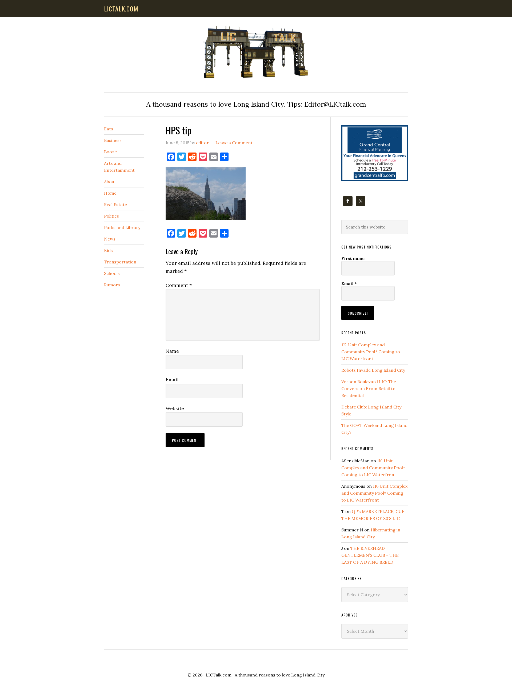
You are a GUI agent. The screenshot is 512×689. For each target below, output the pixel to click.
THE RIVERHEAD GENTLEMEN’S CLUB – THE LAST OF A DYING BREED (370, 555)
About (110, 181)
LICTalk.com (218, 675)
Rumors (112, 284)
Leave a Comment (234, 142)
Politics (111, 216)
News (109, 239)
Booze (110, 151)
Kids (108, 250)
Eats (108, 128)
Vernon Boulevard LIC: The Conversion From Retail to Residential (368, 388)
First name (353, 258)
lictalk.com (121, 8)
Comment (179, 285)
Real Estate (115, 204)
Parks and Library (122, 227)
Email (172, 379)
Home (110, 193)
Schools (112, 273)
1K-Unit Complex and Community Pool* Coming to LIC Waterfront (370, 351)
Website (175, 408)
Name (172, 351)
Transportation (120, 262)
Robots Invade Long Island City (373, 370)
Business (113, 140)
